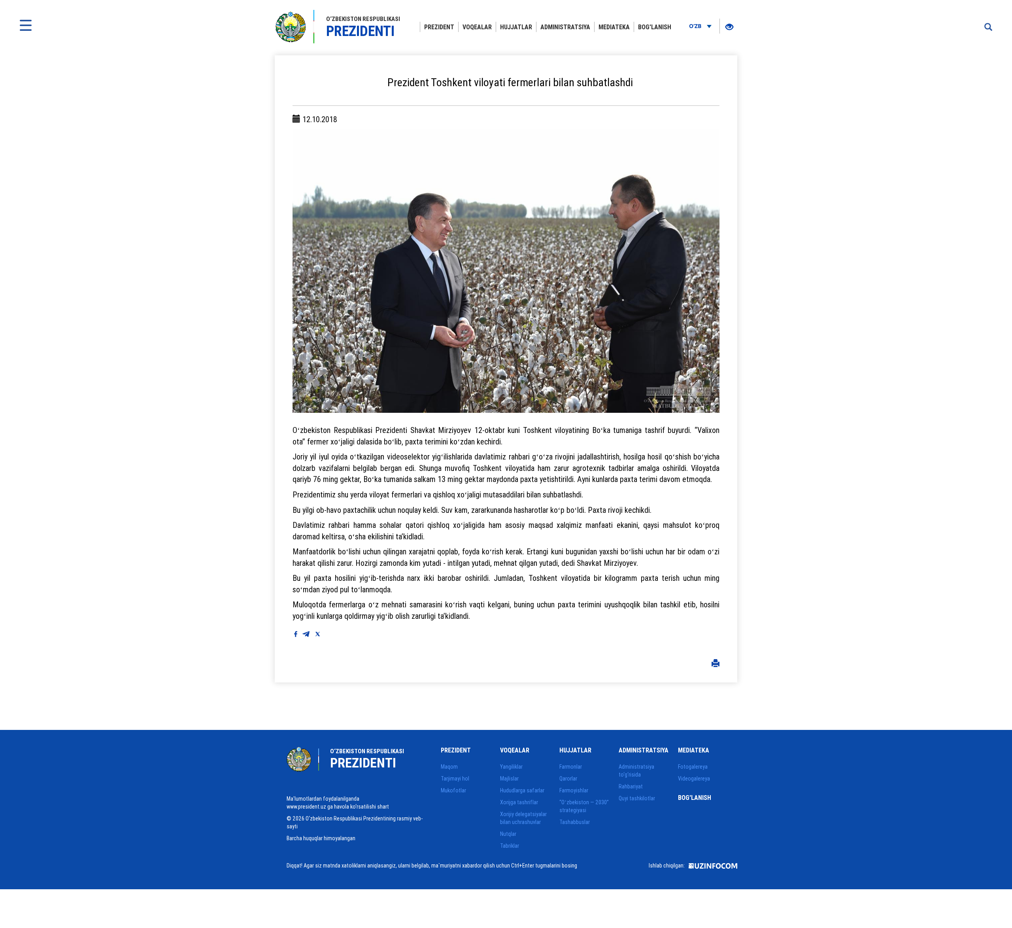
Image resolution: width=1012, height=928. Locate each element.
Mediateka (614, 27)
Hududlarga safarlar (522, 790)
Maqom (449, 766)
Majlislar (509, 778)
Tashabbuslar (574, 822)
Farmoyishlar (573, 790)
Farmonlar (570, 766)
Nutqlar (508, 833)
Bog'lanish (654, 27)
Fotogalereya (693, 766)
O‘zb (696, 26)
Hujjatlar (516, 27)
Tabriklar (509, 845)
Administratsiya (565, 27)
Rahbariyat (631, 786)
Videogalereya (694, 778)
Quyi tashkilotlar (637, 798)
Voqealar (477, 27)
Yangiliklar (511, 766)
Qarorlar (568, 778)
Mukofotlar (453, 790)
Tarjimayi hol (455, 778)
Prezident (439, 27)
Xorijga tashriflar (519, 802)
